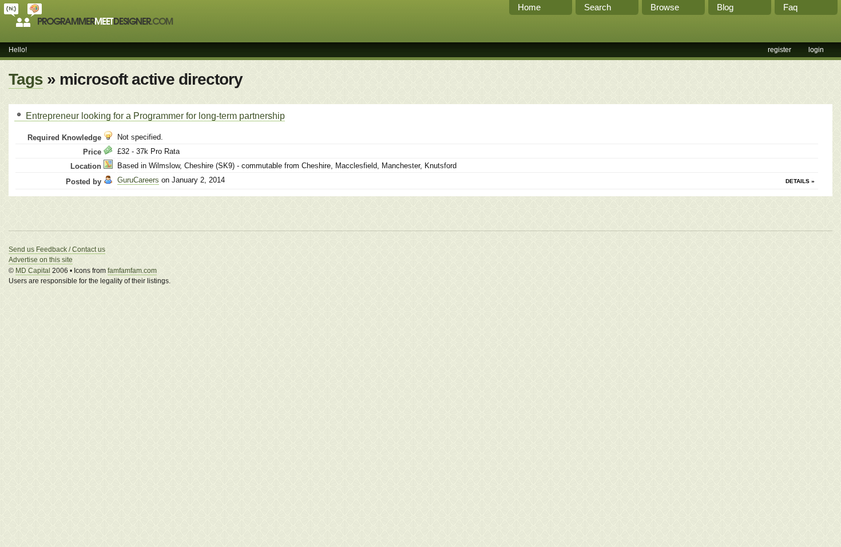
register (779, 50)
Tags (26, 79)
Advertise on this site (41, 260)
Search (597, 7)
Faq (790, 7)
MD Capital (32, 271)
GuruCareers (138, 180)
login (816, 50)
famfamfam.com (132, 271)
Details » (800, 181)
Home (529, 7)
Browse (664, 7)
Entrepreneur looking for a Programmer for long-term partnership (154, 115)
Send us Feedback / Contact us (57, 249)
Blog (725, 7)
